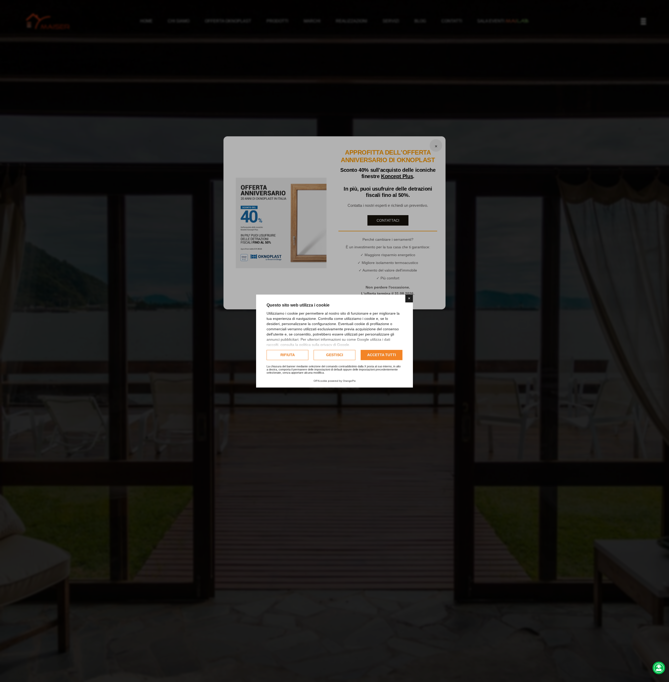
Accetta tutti (381, 355)
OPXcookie (320, 380)
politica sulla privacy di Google (324, 345)
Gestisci (334, 355)
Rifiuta (287, 355)
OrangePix (349, 380)
